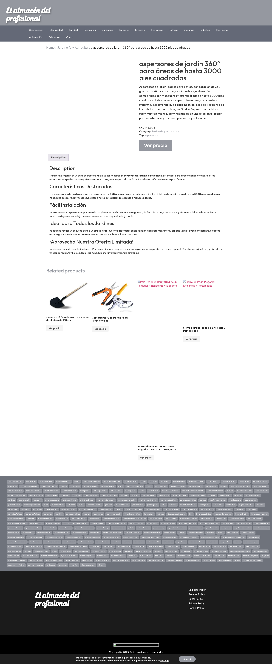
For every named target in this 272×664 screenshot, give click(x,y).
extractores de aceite (79, 532)
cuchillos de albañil (85, 542)
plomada (203, 500)
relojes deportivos (148, 495)
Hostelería (222, 29)
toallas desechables (228, 481)
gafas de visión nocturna (177, 528)
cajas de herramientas (68, 556)
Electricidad (56, 29)
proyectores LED (24, 500)
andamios (74, 565)
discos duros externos (74, 537)
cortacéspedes (168, 542)
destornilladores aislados (188, 537)
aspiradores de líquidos (16, 565)
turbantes (153, 481)
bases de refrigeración (120, 560)
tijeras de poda (244, 481)
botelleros (170, 556)
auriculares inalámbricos (252, 560)
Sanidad (73, 29)
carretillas (128, 551)
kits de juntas (221, 518)
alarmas (101, 565)
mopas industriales (245, 505)
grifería (130, 528)
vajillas (76, 481)
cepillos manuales (236, 546)
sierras (142, 491)
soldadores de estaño (51, 491)
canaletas (158, 551)
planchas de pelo (235, 500)
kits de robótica (94, 518)
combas (237, 542)
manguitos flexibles (15, 514)
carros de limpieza (99, 551)
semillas (230, 491)
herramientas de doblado (187, 523)
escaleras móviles (248, 532)
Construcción (36, 29)
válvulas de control (46, 481)
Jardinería (107, 29)
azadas (237, 560)
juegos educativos (97, 523)
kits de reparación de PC (111, 518)
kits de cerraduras (36, 523)
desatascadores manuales (17, 542)
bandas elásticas (209, 560)
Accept (187, 659)
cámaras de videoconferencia (240, 551)
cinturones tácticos (14, 546)
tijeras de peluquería (260, 481)
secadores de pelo (262, 491)
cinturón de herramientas (78, 546)
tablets (149, 486)
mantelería (239, 509)
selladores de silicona (244, 491)
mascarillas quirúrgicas (87, 509)
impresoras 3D (152, 523)
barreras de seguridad (156, 560)
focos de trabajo (13, 532)
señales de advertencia (215, 491)
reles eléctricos (164, 495)
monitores (260, 505)
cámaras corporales (260, 551)
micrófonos (25, 509)
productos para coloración (127, 500)
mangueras (48, 514)
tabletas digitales (161, 486)
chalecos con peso (173, 546)
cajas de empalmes (86, 556)
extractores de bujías (61, 532)
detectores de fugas (169, 537)
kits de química (171, 518)
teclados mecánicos (90, 486)
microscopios (12, 509)
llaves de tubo (148, 514)
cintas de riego (108, 546)
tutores (143, 481)
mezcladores (37, 509)
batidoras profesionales (54, 560)
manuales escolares (224, 509)
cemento (28, 551)
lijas (190, 514)
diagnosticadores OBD (92, 537)
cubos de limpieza (102, 542)
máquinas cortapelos (190, 509)
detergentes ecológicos (111, 537)
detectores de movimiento (150, 537)
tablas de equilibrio (195, 486)
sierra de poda (153, 491)
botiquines (158, 556)
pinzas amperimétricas (32, 505)
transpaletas (165, 481)
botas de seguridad (183, 556)
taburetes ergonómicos (135, 486)
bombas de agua (233, 556)
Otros (69, 37)
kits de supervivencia (45, 518)
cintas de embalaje (123, 546)
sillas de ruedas (115, 491)
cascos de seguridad (41, 551)
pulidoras (11, 500)
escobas (220, 532)
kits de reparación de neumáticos (135, 518)
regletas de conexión (180, 495)
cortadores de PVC (153, 542)
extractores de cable (44, 532)
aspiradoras (51, 565)
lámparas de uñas (241, 514)
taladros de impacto (107, 486)
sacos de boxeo (52, 495)
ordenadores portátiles (188, 505)
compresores (212, 542)
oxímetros (172, 505)
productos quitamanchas (106, 500)
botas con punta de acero (202, 556)
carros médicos (66, 551)
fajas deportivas (28, 532)
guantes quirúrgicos (261, 523)
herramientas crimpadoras (209, 523)
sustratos (223, 486)
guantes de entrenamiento (84, 528)
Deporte (124, 29)
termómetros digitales (49, 486)
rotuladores (77, 495)
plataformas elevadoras (218, 500)
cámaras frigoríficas (201, 551)
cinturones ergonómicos (33, 546)
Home (50, 47)
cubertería (115, 542)
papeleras (108, 505)
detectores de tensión (130, 537)
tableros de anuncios (178, 486)
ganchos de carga (159, 528)
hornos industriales (168, 523)
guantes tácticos (227, 523)
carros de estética (115, 551)
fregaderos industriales (242, 528)
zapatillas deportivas (15, 481)
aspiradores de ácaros (35, 565)
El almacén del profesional (28, 14)
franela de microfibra (262, 528)
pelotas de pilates (58, 505)
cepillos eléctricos (252, 546)
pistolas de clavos (14, 505)
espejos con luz (169, 532)
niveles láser (218, 505)
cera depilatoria (204, 546)
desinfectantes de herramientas (233, 537)
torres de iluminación (196, 481)
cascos (54, 551)
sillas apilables (130, 491)
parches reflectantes (94, 505)
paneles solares (137, 505)
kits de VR (31, 518)
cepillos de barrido (14, 551)
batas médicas (87, 560)
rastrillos (212, 495)
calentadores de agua (30, 556)
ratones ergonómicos (198, 495)
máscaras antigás (105, 509)
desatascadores (35, 542)
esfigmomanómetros (196, 532)
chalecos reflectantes (156, 546)
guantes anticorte (118, 528)
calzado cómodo (13, 556)
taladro (120, 486)
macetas (87, 514)
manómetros (251, 509)
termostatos (12, 486)
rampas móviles (224, 495)
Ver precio (155, 145)
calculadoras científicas (49, 556)
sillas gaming (84, 491)
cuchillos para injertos (52, 542)
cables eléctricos (145, 556)
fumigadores (226, 528)
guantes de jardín (65, 528)
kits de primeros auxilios (188, 518)
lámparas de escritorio (15, 518)
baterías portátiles (72, 560)
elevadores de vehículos (54, 537)
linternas (160, 514)
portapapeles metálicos (188, 500)
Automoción (35, 37)
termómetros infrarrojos (29, 486)
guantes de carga (102, 528)
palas (163, 505)
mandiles (59, 514)
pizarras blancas (250, 500)
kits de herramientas (237, 518)
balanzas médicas (225, 560)
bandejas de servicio (192, 560)
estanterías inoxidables (152, 532)
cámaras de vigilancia (219, 551)
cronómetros (139, 542)
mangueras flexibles (33, 514)
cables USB (132, 556)
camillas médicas (171, 551)
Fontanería (157, 29)
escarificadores (232, 532)
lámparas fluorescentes (223, 514)
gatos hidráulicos (143, 528)
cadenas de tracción (117, 556)
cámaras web (185, 551)
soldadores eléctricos (33, 491)
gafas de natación (212, 528)
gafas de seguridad (195, 528)
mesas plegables (51, 509)
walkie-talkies (31, 481)
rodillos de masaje (91, 495)
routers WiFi (65, 495)
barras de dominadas (175, 560)
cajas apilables (102, 556)
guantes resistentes (244, 523)
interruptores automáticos (116, 523)
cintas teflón (95, 546)
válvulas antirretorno (63, 481)
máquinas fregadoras (153, 509)
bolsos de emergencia (250, 556)
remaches (135, 495)
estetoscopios (94, 532)
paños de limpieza (122, 505)
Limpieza (140, 29)
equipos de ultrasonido (16, 537)
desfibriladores (254, 537)
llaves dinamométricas (132, 514)
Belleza (174, 29)
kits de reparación (156, 518)
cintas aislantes (139, 546)
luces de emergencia (114, 514)
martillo (118, 509)
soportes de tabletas (260, 486)
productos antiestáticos (168, 500)
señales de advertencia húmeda (193, 491)
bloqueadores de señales (16, 560)
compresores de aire (197, 542)
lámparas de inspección (259, 514)
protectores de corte (69, 500)
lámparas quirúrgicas (203, 514)
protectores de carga (87, 500)
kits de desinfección (254, 518)
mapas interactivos (207, 509)
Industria (205, 29)
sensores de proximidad (170, 491)
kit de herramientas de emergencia (75, 523)
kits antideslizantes (53, 523)
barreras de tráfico (138, 560)
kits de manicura (206, 518)
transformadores (179, 481)
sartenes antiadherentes (16, 495)
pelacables (71, 505)
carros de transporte (81, 551)
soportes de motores (15, 491)
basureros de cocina (102, 560)
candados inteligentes (143, 551)
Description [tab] (58, 157)
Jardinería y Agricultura (74, 47)
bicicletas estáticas (35, 560)
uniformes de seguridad (91, 481)
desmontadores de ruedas (210, 537)
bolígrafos (265, 556)
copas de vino (181, 542)
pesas (46, 505)
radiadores (238, 495)
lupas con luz (98, 514)
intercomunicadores (136, 523)
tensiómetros (75, 486)
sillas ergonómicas (100, 491)
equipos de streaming (35, 537)
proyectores (37, 500)
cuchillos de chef (69, 542)
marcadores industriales (133, 509)
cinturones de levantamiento (55, 546)
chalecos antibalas (189, 546)
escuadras (210, 532)
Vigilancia (189, 29)
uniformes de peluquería (112, 481)
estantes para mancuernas (112, 532)
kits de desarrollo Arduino (17, 523)
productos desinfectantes (148, 500)
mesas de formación (68, 509)
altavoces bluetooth (88, 565)
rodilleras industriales (109, 495)
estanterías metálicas (133, 532)
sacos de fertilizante (36, 495)
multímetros (230, 505)
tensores (64, 486)
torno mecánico (213, 481)
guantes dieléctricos (15, 528)
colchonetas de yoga (250, 542)
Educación (54, 37)
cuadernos (126, 542)
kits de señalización (78, 518)
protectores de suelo (52, 500)
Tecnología (90, 29)
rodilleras (124, 495)
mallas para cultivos (73, 514)
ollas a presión (205, 505)
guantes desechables (33, 528)
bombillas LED (219, 556)
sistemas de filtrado (69, 491)
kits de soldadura (62, 518)
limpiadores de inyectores (176, 514)
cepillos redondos (220, 546)
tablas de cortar (211, 486)
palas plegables (152, 505)
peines (81, 505)
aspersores (151, 135)
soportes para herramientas (240, 486)
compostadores (226, 542)
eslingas (181, 532)
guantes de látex (49, 528)
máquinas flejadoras (171, 509)
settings (164, 660)
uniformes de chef (131, 481)
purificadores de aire (253, 495)
